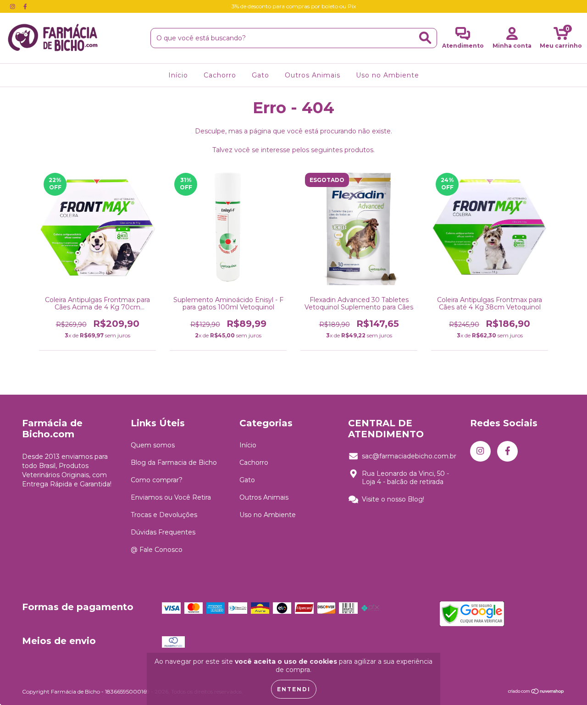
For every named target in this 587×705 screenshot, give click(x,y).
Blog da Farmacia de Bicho (174, 462)
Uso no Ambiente (387, 75)
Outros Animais (312, 75)
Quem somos (153, 445)
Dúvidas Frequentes (163, 532)
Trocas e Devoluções (164, 515)
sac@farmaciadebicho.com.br (409, 456)
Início (178, 75)
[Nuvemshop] (536, 692)
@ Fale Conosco (157, 549)
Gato (260, 75)
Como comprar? (157, 480)
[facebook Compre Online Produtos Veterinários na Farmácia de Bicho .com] (25, 6)
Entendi (293, 689)
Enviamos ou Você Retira (171, 497)
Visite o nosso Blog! (393, 499)
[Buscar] (425, 38)
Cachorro (220, 75)
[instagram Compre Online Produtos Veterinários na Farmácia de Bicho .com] (13, 6)
